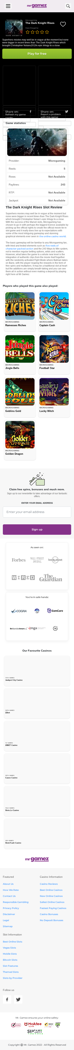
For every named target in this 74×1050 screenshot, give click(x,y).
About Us (8, 883)
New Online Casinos (51, 896)
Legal (6, 920)
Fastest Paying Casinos (53, 908)
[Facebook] (7, 999)
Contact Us (9, 896)
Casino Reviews (49, 883)
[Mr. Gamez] (37, 6)
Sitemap (8, 926)
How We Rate (11, 890)
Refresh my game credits (15, 116)
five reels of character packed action (32, 247)
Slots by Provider (12, 978)
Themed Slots (11, 971)
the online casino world (52, 236)
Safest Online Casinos (52, 902)
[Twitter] (18, 999)
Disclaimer (9, 914)
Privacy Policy (11, 908)
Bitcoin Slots (10, 959)
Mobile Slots (10, 953)
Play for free (37, 53)
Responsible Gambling (15, 902)
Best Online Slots (12, 941)
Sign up (37, 529)
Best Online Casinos (51, 890)
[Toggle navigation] (8, 6)
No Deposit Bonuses (51, 920)
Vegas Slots (9, 947)
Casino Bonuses (49, 914)
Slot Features (10, 965)
